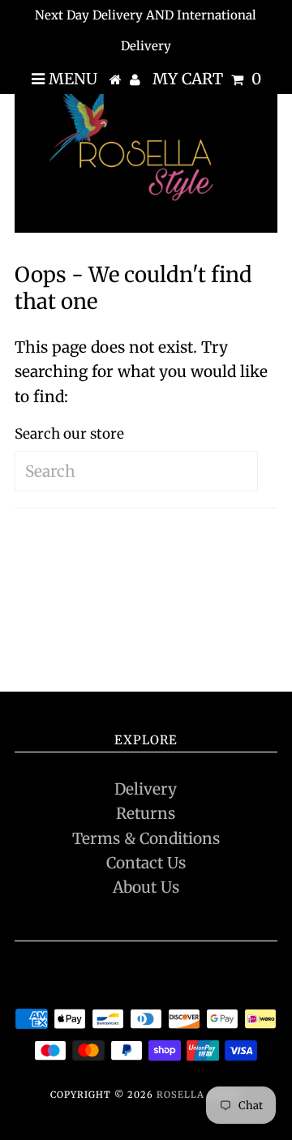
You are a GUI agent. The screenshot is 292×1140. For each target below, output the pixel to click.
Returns (145, 813)
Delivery (145, 789)
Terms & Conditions (146, 838)
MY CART (206, 78)
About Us (146, 887)
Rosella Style (199, 1094)
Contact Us (146, 862)
